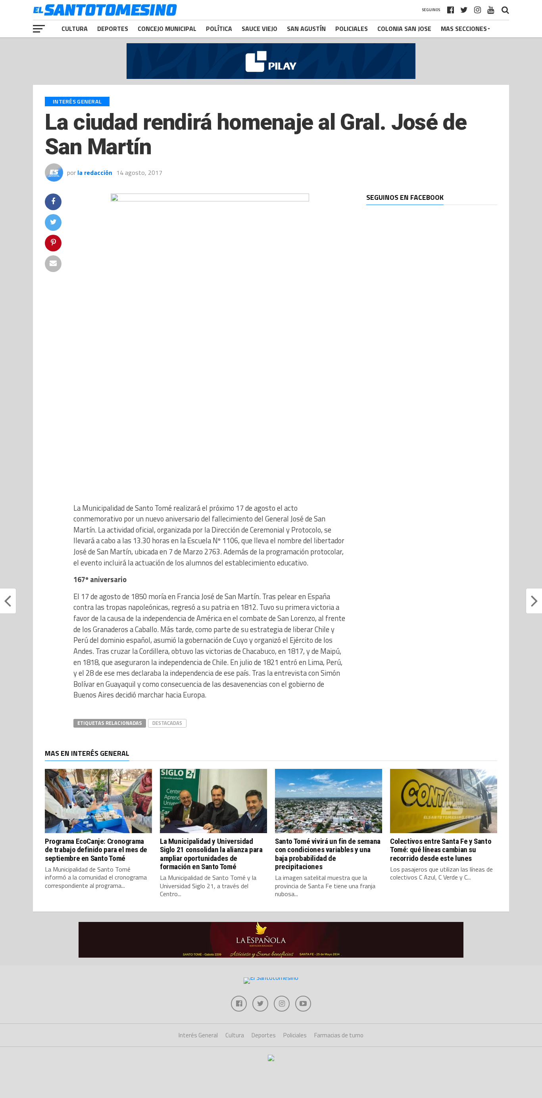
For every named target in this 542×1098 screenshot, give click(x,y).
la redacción (94, 172)
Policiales (351, 28)
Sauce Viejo (259, 28)
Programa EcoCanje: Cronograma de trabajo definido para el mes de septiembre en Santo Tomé (96, 849)
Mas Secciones (464, 28)
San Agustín (306, 28)
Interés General (198, 1035)
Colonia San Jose (404, 28)
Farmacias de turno (338, 1035)
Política (219, 28)
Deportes (112, 28)
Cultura (75, 28)
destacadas (167, 723)
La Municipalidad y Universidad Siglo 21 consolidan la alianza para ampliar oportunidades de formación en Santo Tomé (211, 854)
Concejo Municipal (167, 28)
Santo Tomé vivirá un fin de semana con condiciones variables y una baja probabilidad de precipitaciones (328, 854)
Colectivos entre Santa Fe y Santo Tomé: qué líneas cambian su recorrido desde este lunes (440, 849)
